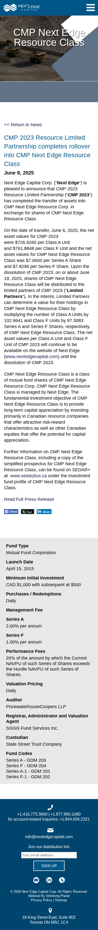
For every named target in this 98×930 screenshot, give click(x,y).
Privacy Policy (41, 900)
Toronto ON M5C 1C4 (49, 922)
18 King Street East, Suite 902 (49, 917)
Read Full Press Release (29, 499)
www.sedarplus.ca (28, 475)
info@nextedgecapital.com (49, 837)
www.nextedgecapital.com (32, 356)
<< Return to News (23, 124)
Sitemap (61, 900)
